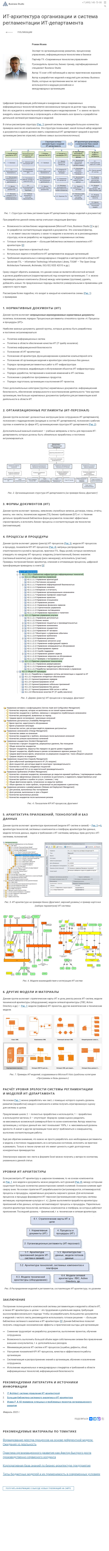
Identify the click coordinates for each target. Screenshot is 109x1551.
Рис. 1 (40, 124)
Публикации (25, 32)
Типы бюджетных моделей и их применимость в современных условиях (51, 1474)
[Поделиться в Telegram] (95, 1419)
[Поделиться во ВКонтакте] (91, 1419)
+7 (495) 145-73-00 (92, 2)
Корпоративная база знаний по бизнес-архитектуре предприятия (47, 1465)
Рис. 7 (24, 1006)
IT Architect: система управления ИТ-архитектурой (33, 1393)
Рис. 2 (92, 424)
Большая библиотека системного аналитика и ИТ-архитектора (40, 1397)
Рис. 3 (68, 543)
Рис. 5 (95, 825)
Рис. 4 (52, 547)
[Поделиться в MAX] (99, 1419)
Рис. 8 (78, 1182)
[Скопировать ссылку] (103, 1419)
